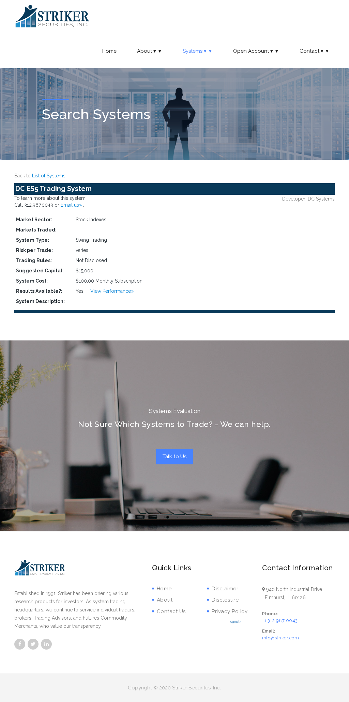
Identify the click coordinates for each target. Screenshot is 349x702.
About (144, 51)
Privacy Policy (229, 611)
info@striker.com (280, 637)
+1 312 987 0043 (280, 620)
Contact (309, 51)
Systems (192, 51)
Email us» (72, 205)
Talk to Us (174, 456)
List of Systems (48, 175)
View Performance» (112, 291)
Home (109, 51)
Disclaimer (225, 589)
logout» (235, 621)
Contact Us (171, 611)
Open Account (251, 51)
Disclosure (225, 600)
